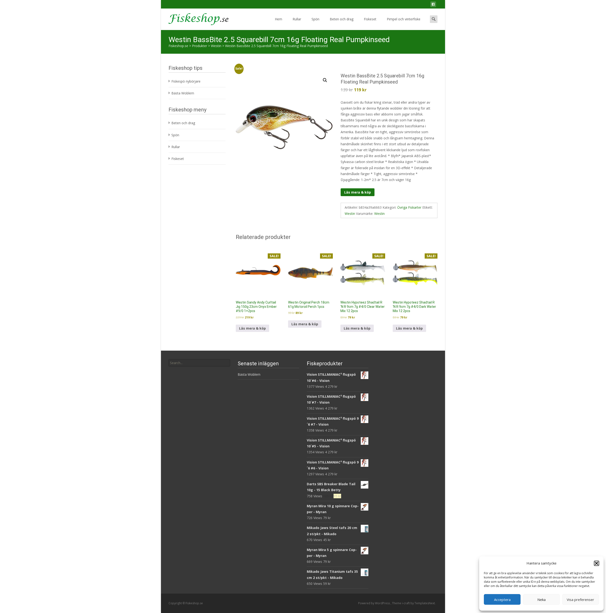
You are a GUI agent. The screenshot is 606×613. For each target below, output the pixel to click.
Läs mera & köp (357, 192)
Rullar (297, 19)
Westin (350, 213)
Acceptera (502, 599)
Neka (541, 599)
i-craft (406, 603)
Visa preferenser (580, 599)
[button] (596, 563)
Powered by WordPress (374, 603)
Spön (315, 19)
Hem (278, 19)
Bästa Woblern (182, 93)
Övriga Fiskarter (409, 207)
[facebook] (433, 5)
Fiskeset (370, 19)
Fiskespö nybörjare (186, 81)
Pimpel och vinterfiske (403, 19)
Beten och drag (341, 19)
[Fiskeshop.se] (194, 18)
